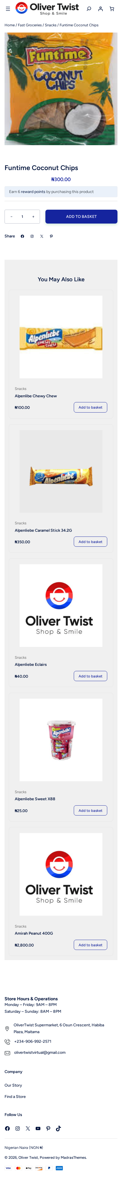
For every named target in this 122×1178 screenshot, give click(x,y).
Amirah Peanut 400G (34, 933)
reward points (33, 191)
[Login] (100, 8)
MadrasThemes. (74, 1157)
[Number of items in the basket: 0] (111, 8)
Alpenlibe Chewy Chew (36, 396)
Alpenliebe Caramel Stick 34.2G (43, 530)
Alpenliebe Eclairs (31, 664)
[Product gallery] (61, 89)
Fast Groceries (30, 25)
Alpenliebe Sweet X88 (35, 799)
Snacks (50, 25)
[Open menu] (8, 8)
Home (10, 25)
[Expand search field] (89, 8)
